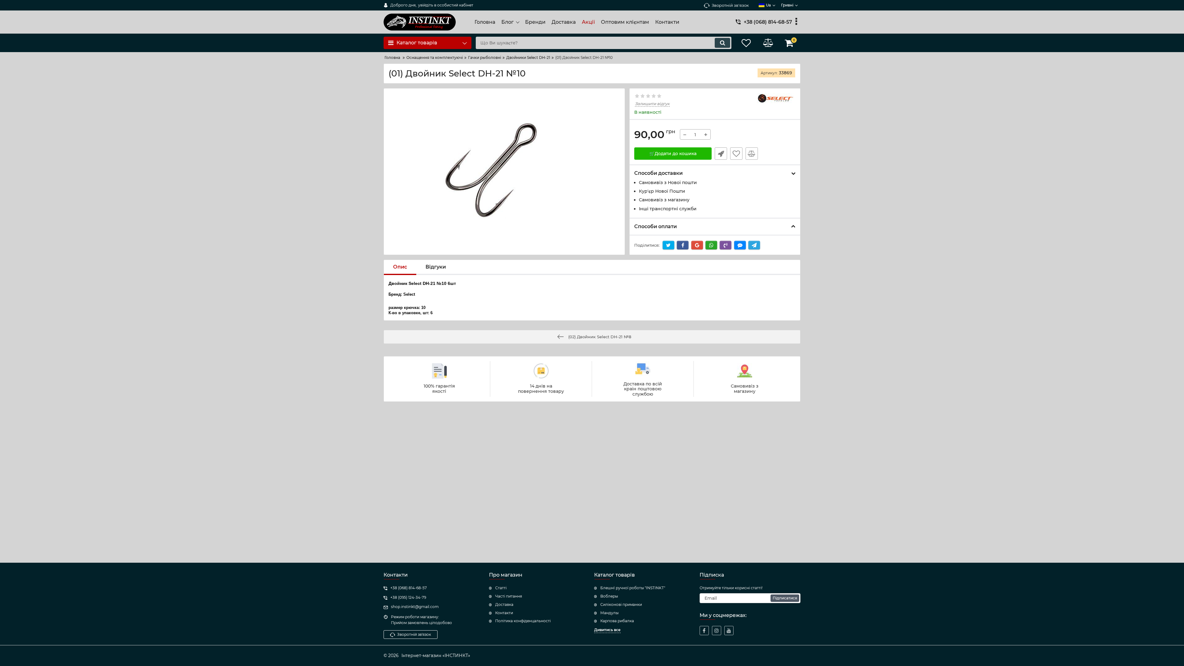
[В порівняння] (752, 153)
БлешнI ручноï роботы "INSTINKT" (632, 588)
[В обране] (736, 153)
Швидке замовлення (721, 153)
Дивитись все (607, 629)
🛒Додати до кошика (673, 153)
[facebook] (704, 630)
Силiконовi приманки (621, 604)
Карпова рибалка (617, 621)
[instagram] (716, 630)
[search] (722, 43)
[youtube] (729, 630)
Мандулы (609, 612)
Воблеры (609, 596)
